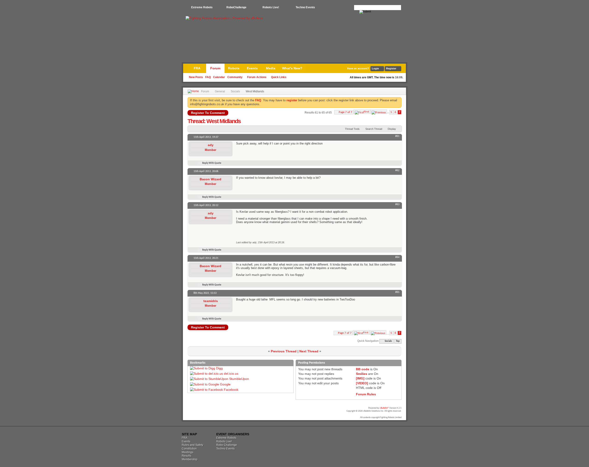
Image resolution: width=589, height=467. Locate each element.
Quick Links (278, 77)
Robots (234, 68)
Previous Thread (284, 351)
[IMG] (360, 378)
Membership (189, 459)
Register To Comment (208, 113)
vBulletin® (384, 408)
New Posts (196, 77)
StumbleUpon (239, 379)
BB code (362, 369)
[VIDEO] (362, 383)
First (366, 111)
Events (252, 68)
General (220, 91)
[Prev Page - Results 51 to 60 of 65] (378, 112)
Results (186, 455)
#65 (397, 292)
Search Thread (373, 128)
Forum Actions (256, 77)
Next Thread (308, 351)
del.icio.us (231, 373)
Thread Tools (352, 128)
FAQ (208, 77)
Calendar (219, 77)
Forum (215, 68)
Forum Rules (366, 394)
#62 (397, 170)
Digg (219, 368)
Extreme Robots (202, 7)
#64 (397, 257)
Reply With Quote (211, 163)
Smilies (361, 374)
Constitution (189, 448)
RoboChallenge (236, 7)
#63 (397, 204)
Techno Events (305, 7)
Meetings (187, 452)
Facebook (231, 389)
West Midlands (223, 121)
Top (398, 341)
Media (270, 68)
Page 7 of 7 (345, 112)
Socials (235, 91)
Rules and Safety (192, 445)
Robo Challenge (226, 445)
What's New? (292, 68)
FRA (197, 68)
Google (225, 384)
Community (235, 77)
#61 (397, 136)
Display (392, 128)
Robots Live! (271, 7)
